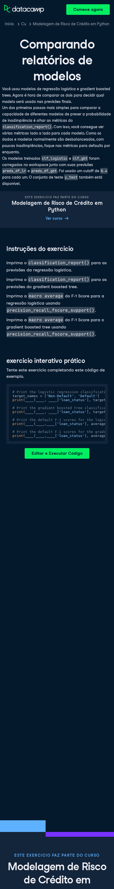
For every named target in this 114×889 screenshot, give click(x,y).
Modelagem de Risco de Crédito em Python (71, 24)
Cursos (23, 24)
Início (9, 24)
